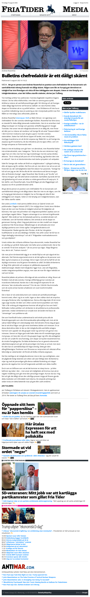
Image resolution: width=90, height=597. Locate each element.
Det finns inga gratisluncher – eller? (75, 156)
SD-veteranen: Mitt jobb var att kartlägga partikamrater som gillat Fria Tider (39, 495)
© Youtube (84, 71)
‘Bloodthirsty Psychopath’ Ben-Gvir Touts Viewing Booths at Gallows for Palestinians (35, 582)
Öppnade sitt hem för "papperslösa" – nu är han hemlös (19, 408)
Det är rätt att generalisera (74, 164)
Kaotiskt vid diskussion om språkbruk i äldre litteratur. (24, 456)
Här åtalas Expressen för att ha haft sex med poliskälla (40, 430)
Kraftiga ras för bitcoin (14, 548)
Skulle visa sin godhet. (11, 416)
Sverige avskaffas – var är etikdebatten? (74, 124)
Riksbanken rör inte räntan (16, 550)
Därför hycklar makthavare (75, 112)
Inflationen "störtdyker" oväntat (18, 542)
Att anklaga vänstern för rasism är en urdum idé (73, 151)
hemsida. (43, 395)
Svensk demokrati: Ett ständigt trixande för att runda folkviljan (73, 118)
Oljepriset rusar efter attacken (17, 553)
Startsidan (15, 15)
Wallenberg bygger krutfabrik (17, 538)
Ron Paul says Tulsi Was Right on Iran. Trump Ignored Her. (25, 575)
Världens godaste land (73, 146)
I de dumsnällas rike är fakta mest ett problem (75, 136)
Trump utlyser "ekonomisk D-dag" (22, 526)
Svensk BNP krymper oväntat (17, 555)
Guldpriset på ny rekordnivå (16, 546)
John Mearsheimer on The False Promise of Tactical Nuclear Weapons (29, 577)
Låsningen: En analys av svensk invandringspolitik (29, 393)
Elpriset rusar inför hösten (16, 536)
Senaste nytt (45, 15)
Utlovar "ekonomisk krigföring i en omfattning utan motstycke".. (28, 531)
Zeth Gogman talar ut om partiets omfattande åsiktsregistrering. (27, 501)
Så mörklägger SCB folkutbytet (71, 141)
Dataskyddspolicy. (45, 592)
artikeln (13, 204)
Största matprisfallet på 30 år (17, 540)
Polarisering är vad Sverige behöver (74, 130)
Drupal (84, 592)
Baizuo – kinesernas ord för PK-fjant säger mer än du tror (75, 169)
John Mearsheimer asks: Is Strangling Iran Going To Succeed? (26, 580)
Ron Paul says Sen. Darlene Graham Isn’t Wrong (21, 585)
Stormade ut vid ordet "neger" (16, 449)
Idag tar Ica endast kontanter (17, 559)
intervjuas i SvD (22, 118)
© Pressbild (83, 193)
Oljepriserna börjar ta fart (16, 544)
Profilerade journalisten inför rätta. (16, 440)
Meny (74, 15)
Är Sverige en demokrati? (74, 161)
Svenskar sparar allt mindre (16, 557)
